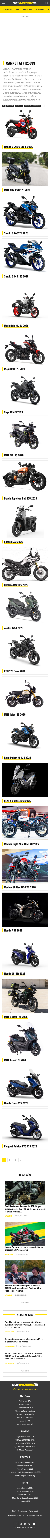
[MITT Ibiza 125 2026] (25, 694)
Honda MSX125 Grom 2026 (18, 147)
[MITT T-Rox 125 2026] (25, 1039)
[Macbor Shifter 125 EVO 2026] (25, 866)
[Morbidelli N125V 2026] (25, 305)
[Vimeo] (29, 1524)
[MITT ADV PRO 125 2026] (25, 169)
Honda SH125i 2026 (14, 973)
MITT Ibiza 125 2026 (15, 714)
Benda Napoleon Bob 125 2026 (20, 498)
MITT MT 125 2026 (14, 455)
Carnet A (10, 106)
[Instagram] (21, 1524)
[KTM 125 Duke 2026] (25, 650)
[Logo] (25, 3)
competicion (9, 1254)
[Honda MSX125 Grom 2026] (25, 126)
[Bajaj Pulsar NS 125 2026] (25, 737)
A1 (3, 106)
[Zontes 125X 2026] (25, 607)
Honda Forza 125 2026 (16, 1103)
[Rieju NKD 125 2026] (25, 348)
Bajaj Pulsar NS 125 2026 (17, 758)
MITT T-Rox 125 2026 (15, 1060)
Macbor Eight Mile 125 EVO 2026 (21, 844)
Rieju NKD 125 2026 (14, 369)
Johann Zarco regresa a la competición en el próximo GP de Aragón (24, 1248)
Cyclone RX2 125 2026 (16, 585)
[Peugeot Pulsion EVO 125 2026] (25, 1126)
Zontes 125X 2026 (13, 628)
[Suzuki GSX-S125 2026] (25, 212)
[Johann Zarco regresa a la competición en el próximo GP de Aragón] (25, 1234)
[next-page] (20, 1160)
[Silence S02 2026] (25, 521)
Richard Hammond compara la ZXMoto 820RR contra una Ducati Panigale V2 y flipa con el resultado (23, 1288)
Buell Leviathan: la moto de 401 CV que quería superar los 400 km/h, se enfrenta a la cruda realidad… (25, 1209)
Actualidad (8, 1216)
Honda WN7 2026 (13, 930)
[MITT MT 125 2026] (25, 434)
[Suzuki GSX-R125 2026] (25, 256)
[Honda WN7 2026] (25, 910)
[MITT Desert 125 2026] (25, 996)
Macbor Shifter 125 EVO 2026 (20, 887)
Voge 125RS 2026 (13, 412)
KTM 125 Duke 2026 (14, 671)
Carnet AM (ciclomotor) (32, 106)
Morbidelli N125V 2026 (16, 326)
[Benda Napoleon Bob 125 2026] (25, 478)
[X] (25, 1524)
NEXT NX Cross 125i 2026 (17, 801)
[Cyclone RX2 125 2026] (25, 564)
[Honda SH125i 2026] (25, 953)
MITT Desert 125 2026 (16, 1017)
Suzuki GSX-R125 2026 (16, 276)
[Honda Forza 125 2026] (25, 1082)
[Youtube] (34, 1524)
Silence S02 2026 (13, 542)
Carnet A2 (19, 106)
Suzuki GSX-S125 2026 (16, 233)
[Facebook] (16, 1524)
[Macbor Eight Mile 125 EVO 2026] (25, 823)
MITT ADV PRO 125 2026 (17, 190)
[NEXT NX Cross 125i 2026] (25, 780)
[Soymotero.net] (25, 1384)
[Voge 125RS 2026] (25, 391)
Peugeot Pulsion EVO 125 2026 (20, 1146)
